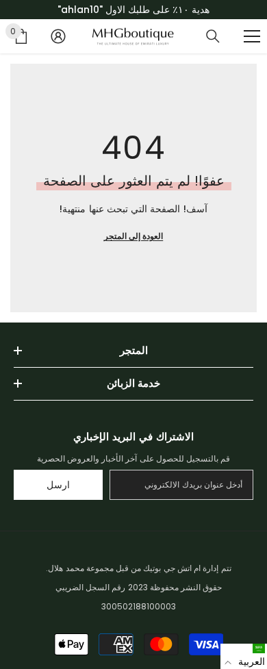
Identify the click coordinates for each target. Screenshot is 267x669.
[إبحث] (213, 36)
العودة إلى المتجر (133, 236)
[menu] (252, 36)
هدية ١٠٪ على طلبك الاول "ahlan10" (133, 9)
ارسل (58, 485)
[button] (243, 656)
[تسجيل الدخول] (58, 36)
